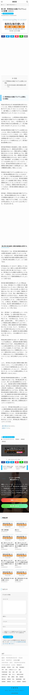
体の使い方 (19, 664)
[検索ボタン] (27, 2)
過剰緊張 (9, 679)
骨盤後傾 (24, 681)
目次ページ (5, 428)
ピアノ (11, 662)
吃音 (13, 667)
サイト (4, 626)
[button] (3, 36)
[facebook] (11, 688)
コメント (5, 599)
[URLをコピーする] (26, 36)
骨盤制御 (19, 681)
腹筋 (17, 676)
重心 (13, 679)
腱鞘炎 (13, 676)
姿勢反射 (22, 439)
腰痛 (9, 676)
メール (5, 621)
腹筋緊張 (21, 676)
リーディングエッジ (6, 664)
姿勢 (6, 669)
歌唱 (10, 672)
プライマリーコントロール (19, 662)
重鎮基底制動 (18, 679)
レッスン (13, 664)
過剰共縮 (4, 441)
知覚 (20, 672)
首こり (13, 681)
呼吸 (17, 667)
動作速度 (3, 667)
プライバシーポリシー (19, 690)
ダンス (3, 660)
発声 (17, 672)
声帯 (3, 669)
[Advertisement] (14, 56)
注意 (13, 672)
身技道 (14, 2)
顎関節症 (9, 681)
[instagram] (15, 688)
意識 (20, 669)
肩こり (13, 674)
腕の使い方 (4, 676)
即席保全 (17, 439)
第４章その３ (6, 426)
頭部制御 (3, 681)
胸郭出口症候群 (20, 674)
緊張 (10, 674)
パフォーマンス (5, 662)
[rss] (17, 688)
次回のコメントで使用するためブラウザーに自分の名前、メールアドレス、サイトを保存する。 (15, 632)
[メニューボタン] (2, 2)
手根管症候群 (4, 672)
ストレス (20, 657)
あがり (3, 657)
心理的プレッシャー (13, 669)
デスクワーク (9, 660)
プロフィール (11, 690)
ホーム (6, 690)
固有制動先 (22, 667)
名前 (4, 616)
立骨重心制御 (4, 674)
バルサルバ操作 (16, 660)
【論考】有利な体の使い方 (8, 13)
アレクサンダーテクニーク (8, 439)
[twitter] (13, 688)
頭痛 (24, 679)
